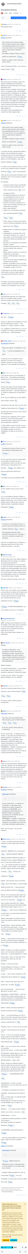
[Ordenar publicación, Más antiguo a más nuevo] (3, 18)
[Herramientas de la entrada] (25, 31)
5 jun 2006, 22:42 (16, 24)
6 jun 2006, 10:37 (18, 587)
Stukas (4, 120)
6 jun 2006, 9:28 (21, 341)
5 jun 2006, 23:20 (16, 79)
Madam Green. (6, 839)
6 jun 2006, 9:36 (16, 441)
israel (4, 761)
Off (2, 13)
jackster (5, 35)
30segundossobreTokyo (9, 618)
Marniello (5, 685)
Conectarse (14, 1240)
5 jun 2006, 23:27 (16, 120)
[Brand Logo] (4, 4)
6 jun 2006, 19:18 (16, 761)
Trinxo (4, 441)
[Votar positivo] (17, 31)
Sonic (4, 294)
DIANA (4, 711)
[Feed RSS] (20, 13)
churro (4, 79)
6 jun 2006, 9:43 (15, 486)
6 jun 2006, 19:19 (18, 787)
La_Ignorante (6, 313)
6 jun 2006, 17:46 (18, 685)
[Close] (25, 1204)
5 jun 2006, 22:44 (17, 35)
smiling (4, 24)
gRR (4, 373)
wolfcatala (5, 587)
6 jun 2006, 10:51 (11, 620)
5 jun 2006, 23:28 (16, 294)
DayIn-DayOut (6, 642)
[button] (2, 1251)
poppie (4, 517)
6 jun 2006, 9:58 (16, 517)
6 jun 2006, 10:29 (11, 556)
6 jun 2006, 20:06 (20, 839)
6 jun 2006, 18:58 (16, 711)
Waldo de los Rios (7, 554)
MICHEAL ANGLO (7, 341)
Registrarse (6, 1240)
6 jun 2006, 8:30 (19, 313)
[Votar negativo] (22, 31)
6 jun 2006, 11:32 (20, 642)
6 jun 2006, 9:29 (15, 373)
